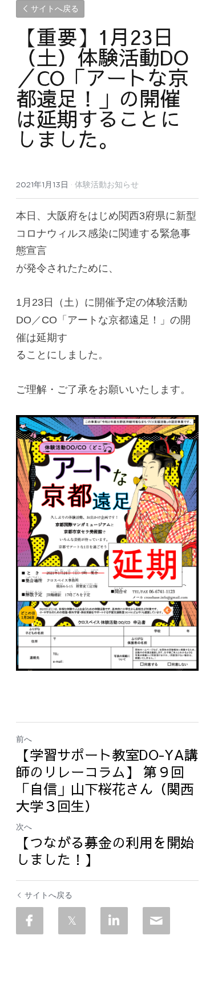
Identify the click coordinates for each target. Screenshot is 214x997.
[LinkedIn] (114, 920)
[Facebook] (29, 920)
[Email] (156, 920)
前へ (24, 739)
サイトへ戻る (55, 9)
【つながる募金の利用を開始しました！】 (105, 851)
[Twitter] (72, 920)
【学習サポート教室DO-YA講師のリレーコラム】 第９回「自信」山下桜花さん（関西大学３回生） (107, 780)
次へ (24, 826)
